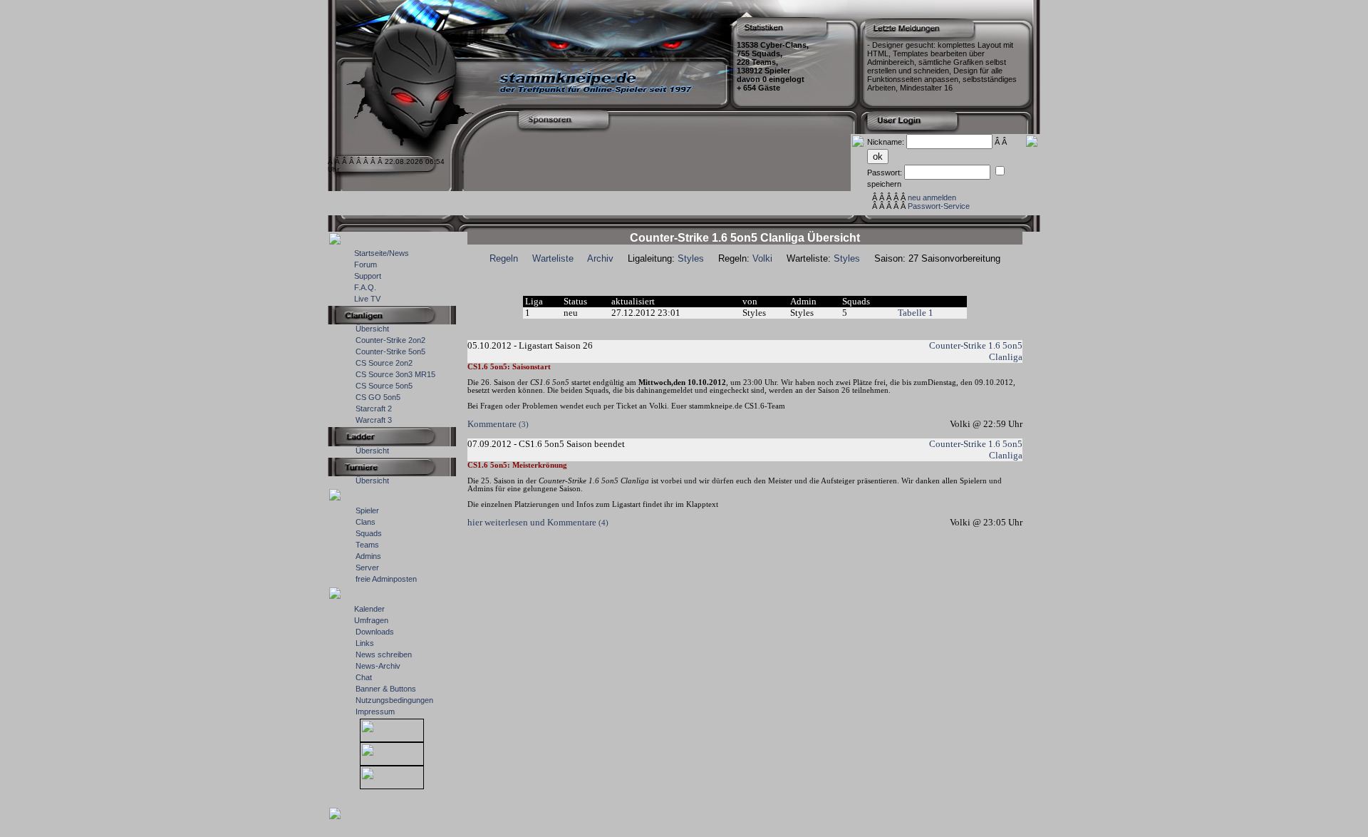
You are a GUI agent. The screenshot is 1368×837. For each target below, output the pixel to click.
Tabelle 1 (915, 312)
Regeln (503, 258)
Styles (691, 258)
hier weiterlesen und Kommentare (537, 522)
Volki (762, 258)
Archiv (600, 258)
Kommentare (498, 424)
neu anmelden (932, 197)
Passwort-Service (939, 206)
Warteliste (553, 258)
